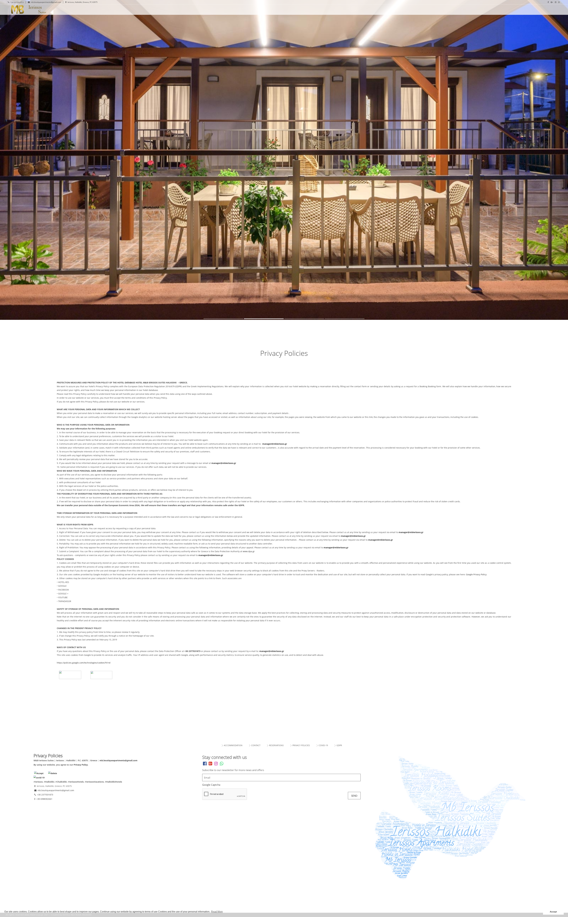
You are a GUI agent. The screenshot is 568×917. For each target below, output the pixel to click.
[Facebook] (548, 2)
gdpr (339, 745)
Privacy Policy (81, 764)
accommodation (233, 745)
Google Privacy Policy (475, 574)
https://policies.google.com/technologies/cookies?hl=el (83, 662)
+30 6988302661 (44, 799)
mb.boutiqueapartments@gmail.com (46, 2)
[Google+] (552, 2)
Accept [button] (553, 911)
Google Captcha (211, 784)
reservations (276, 745)
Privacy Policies (47, 9)
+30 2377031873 (17, 2)
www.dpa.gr (249, 551)
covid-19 (323, 745)
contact (255, 745)
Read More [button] (217, 911)
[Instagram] (555, 2)
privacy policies (301, 745)
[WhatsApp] (558, 2)
